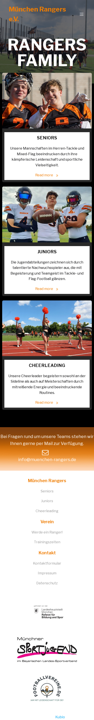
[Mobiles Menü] (81, 14)
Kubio (60, 717)
